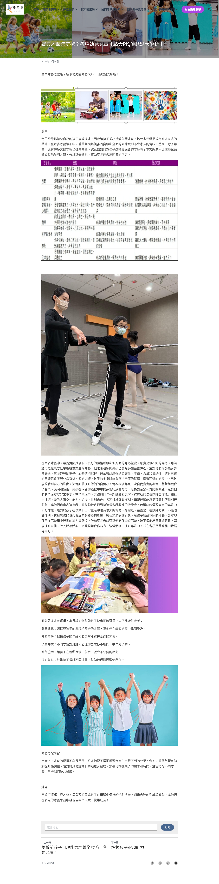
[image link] (15, 9)
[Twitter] (160, 863)
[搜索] (209, 9)
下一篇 (114, 842)
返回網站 (49, 863)
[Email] (176, 863)
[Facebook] (152, 863)
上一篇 (47, 842)
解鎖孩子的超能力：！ (131, 847)
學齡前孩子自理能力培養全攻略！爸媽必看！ (74, 850)
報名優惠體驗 (193, 9)
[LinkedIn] (168, 863)
